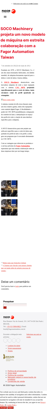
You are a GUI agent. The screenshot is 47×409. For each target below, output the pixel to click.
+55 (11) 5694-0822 (14, 326)
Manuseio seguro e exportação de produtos (22, 378)
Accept (3, 408)
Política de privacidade (17, 371)
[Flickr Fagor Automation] (5, 340)
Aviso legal (12, 373)
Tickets (10, 351)
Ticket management (14, 348)
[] (5, 307)
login (17, 286)
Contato (35, 3)
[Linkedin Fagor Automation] (9, 340)
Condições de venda (16, 381)
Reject (10, 408)
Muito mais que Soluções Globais (14, 263)
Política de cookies (15, 375)
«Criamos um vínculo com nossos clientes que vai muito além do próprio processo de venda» (16, 268)
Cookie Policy (11, 405)
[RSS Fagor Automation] (18, 340)
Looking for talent (14, 346)
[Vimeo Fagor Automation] (14, 340)
